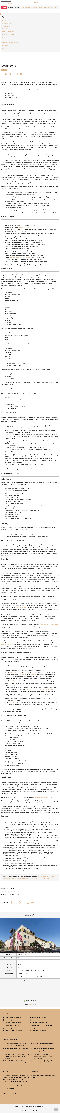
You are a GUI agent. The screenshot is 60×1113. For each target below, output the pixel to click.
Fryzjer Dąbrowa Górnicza (12, 1025)
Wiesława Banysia (22, 607)
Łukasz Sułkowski (24, 227)
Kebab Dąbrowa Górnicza (39, 1030)
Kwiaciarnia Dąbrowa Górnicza (40, 1020)
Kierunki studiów (6, 29)
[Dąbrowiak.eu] (6, 2)
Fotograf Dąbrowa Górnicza (39, 1022)
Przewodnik (13, 62)
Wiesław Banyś (15, 665)
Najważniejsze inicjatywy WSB (10, 42)
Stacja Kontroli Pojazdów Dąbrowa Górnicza (44, 1028)
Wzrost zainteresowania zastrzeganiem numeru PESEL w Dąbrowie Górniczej (15, 1044)
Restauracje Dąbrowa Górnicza (13, 1030)
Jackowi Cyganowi (6, 644)
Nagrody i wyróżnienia (8, 31)
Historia (4, 37)
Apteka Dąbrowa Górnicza (39, 1017)
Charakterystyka (6, 23)
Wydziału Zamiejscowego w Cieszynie (19, 257)
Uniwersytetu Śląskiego (11, 667)
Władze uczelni (6, 26)
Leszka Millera (23, 674)
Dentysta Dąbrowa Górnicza (13, 1017)
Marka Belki (33, 674)
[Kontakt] (35, 2)
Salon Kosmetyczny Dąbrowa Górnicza (42, 1025)
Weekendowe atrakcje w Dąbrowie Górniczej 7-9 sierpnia (42, 1061)
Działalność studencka (9, 34)
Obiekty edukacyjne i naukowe (25, 62)
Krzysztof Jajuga (15, 680)
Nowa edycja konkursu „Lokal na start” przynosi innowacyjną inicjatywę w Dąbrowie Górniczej (43, 1050)
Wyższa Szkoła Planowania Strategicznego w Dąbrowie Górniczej (32, 878)
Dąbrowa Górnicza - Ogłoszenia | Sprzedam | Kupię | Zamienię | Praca (39, 7)
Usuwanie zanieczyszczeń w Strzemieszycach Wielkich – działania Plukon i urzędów (43, 1056)
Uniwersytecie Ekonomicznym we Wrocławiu (17, 681)
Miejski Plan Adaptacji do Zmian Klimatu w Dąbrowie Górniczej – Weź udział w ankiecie (17, 1056)
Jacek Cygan (11, 702)
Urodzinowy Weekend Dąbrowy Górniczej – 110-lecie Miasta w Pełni (16, 1049)
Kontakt (17, 1106)
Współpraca (5, 45)
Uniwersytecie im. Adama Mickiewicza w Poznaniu (39, 689)
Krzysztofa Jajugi (53, 624)
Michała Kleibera (43, 624)
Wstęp (4, 20)
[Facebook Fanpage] (32, 2)
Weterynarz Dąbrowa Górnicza (13, 1022)
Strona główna (4, 62)
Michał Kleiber (15, 672)
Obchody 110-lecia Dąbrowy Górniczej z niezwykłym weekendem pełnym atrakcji (16, 1061)
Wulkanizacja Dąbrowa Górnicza (14, 1028)
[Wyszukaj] (37, 2)
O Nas (23, 1106)
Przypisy (4, 48)
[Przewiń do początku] (56, 1109)
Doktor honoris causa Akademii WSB (11, 40)
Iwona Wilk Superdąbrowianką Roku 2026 (44, 1043)
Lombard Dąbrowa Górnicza (12, 1020)
